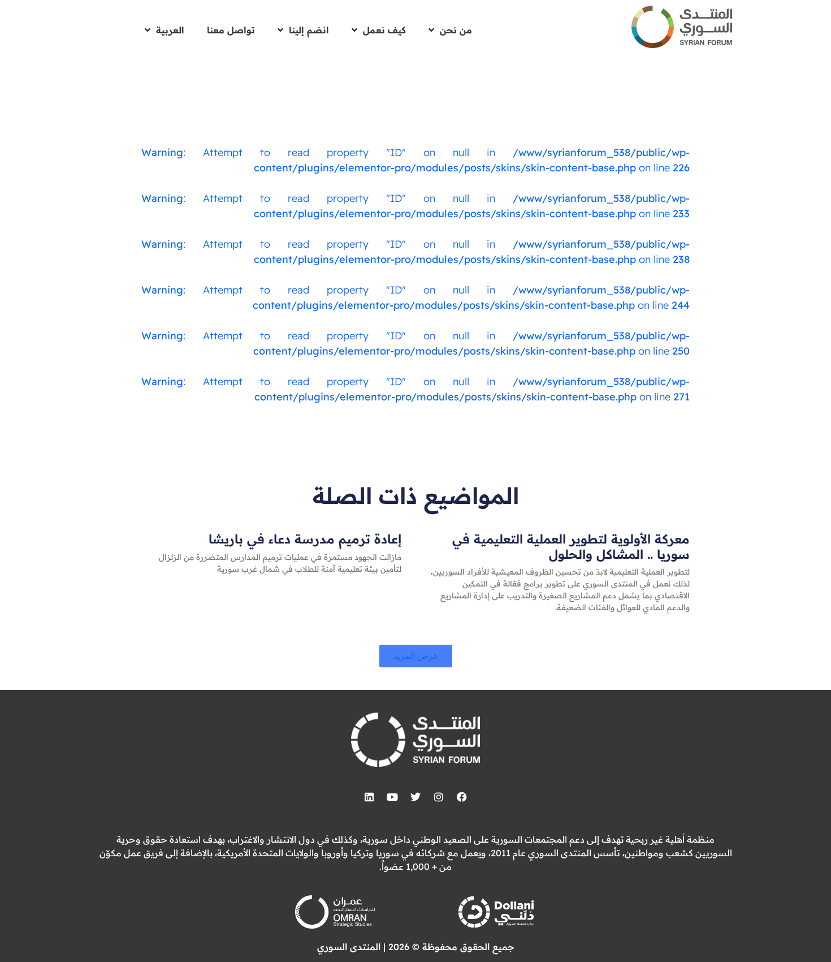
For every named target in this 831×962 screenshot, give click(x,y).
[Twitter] (415, 797)
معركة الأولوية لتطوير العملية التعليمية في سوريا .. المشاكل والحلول (571, 546)
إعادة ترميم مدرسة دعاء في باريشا (305, 539)
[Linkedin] (369, 797)
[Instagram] (439, 797)
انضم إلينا (309, 30)
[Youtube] (392, 797)
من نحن (456, 30)
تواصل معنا (231, 30)
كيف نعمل (384, 30)
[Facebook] (462, 797)
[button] (415, 656)
